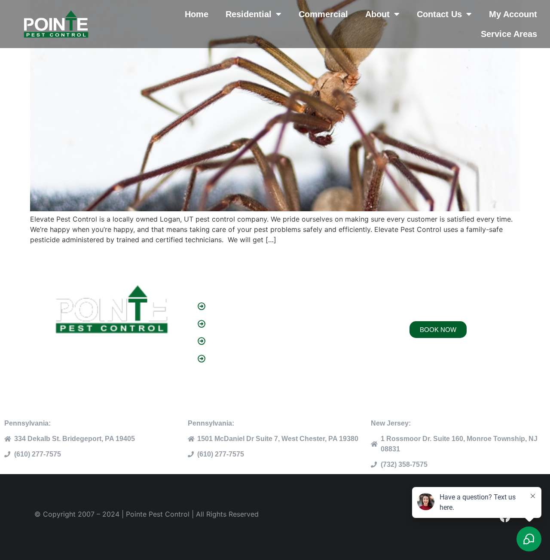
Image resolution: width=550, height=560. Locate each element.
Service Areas (509, 34)
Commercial (323, 14)
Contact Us (439, 14)
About (377, 14)
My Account (513, 14)
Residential (249, 14)
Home (196, 14)
